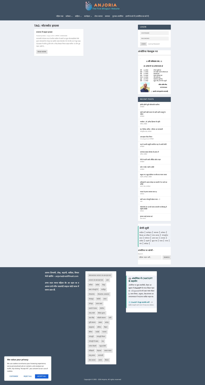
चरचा (141, 186)
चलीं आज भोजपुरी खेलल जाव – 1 (150, 199)
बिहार (105, 327)
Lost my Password (154, 44)
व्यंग (140, 244)
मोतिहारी (91, 351)
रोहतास (99, 351)
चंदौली (98, 299)
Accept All (41, 376)
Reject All (28, 376)
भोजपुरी (91, 337)
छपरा (104, 299)
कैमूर (103, 285)
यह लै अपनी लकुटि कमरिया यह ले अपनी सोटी (153, 144)
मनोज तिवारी (92, 346)
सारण (100, 360)
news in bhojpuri (96, 280)
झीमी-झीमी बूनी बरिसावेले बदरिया (150, 105)
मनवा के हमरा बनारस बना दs (148, 192)
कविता (141, 124)
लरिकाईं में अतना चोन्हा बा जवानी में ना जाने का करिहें (153, 183)
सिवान (107, 360)
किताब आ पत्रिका (144, 235)
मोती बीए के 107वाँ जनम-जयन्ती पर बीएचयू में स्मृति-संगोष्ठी (153, 208)
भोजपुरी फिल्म (101, 337)
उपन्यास (162, 238)
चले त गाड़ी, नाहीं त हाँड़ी (147, 167)
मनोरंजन (142, 194)
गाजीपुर (103, 290)
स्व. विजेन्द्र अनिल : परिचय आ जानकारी (151, 129)
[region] (27, 368)
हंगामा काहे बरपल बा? (146, 217)
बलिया (99, 327)
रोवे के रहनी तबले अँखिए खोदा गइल (150, 160)
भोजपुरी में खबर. (94, 341)
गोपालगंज (91, 294)
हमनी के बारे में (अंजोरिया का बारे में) (137, 16)
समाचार (107, 16)
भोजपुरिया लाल (143, 131)
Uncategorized (144, 139)
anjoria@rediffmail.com (66, 276)
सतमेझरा (87, 16)
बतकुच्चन (91, 327)
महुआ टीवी (102, 346)
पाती (110, 318)
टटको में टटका (93, 308)
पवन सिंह (91, 318)
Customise (14, 376)
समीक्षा (146, 244)
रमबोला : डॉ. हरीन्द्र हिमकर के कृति (150, 122)
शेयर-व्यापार (98, 16)
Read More (42, 52)
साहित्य (77, 16)
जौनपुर (91, 304)
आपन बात (155, 238)
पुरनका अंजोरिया (117, 16)
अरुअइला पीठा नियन (146, 137)
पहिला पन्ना (59, 16)
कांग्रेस (97, 285)
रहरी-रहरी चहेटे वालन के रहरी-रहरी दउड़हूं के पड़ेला (152, 113)
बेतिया (90, 332)
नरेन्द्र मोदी (92, 313)
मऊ (103, 341)
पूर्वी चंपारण (92, 322)
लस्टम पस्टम (107, 351)
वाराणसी (100, 355)
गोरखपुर (91, 299)
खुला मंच (155, 241)
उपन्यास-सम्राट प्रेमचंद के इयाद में (149, 152)
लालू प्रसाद (92, 355)
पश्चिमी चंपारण (101, 318)
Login (143, 44)
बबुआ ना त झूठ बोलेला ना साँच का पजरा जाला (153, 175)
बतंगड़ (106, 322)
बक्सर (100, 322)
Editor (44, 36)
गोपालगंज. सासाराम (103, 294)
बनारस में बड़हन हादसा (44, 32)
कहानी (141, 177)
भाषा (144, 186)
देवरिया (102, 308)
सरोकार (68, 16)
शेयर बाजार (92, 360)
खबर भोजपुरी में (93, 290)
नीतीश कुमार (101, 313)
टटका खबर (99, 304)
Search (140, 254)
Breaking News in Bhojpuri (100, 275)
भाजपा (104, 332)
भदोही (97, 332)
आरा (107, 280)
